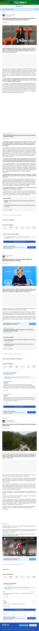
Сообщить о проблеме (24, 625)
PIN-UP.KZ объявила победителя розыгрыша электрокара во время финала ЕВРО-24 (19, 201)
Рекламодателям (33, 625)
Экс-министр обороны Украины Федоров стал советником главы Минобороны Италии (18, 330)
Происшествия (5, 418)
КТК (12, 457)
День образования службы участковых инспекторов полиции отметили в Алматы (19, 136)
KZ (33, 6)
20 (10, 367)
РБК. (30, 291)
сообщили (11, 534)
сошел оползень (13, 527)
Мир (3, 253)
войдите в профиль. (7, 237)
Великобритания (12, 358)
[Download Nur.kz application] (19, 2)
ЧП (8, 418)
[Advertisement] (19, 60)
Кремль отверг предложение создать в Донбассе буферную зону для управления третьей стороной (19, 340)
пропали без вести (6, 530)
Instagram (32, 247)
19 (16, 367)
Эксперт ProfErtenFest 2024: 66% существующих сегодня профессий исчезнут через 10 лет (19, 206)
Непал (7, 569)
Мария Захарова (19, 358)
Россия (4, 358)
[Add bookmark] (34, 615)
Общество (4, 12)
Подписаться (32, 323)
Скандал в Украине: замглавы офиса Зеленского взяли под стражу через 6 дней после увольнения (19, 345)
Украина (7, 358)
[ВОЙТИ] (36, 6)
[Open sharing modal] (24, 614)
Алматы (4, 569)
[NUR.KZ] (19, 6)
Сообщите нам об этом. (18, 215)
